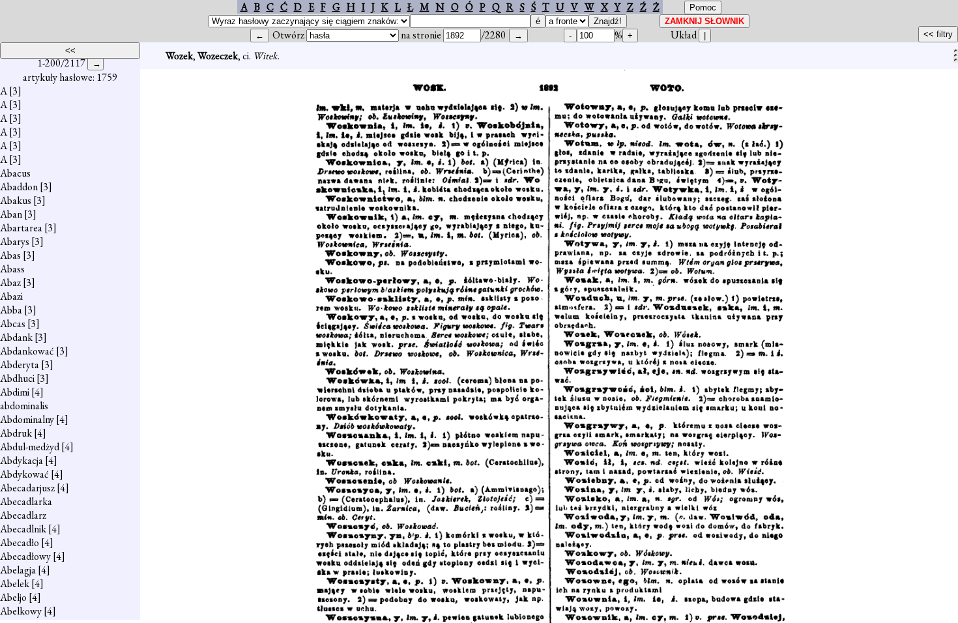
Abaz (10, 282)
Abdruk (16, 433)
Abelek (14, 583)
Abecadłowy (25, 556)
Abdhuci (17, 378)
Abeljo (13, 597)
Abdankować (27, 351)
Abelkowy (21, 611)
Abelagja (18, 570)
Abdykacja (21, 460)
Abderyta (19, 364)
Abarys (14, 241)
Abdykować (24, 474)
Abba (11, 310)
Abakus (15, 200)
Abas (10, 255)
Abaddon (19, 187)
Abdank (16, 337)
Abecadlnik (23, 529)
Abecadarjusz (27, 488)
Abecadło (19, 542)
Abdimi (14, 392)
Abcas (12, 323)
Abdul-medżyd (29, 447)
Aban (11, 214)
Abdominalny (27, 419)
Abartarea (21, 228)
